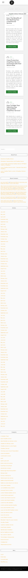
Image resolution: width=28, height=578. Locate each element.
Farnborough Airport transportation (8, 470)
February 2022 (4, 305)
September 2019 (4, 359)
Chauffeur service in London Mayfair (8, 446)
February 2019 (4, 374)
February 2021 (4, 325)
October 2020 (4, 330)
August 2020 (3, 335)
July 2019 (3, 362)
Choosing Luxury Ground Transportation (9, 450)
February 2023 (4, 278)
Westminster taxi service (6, 544)
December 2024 (4, 234)
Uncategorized (4, 542)
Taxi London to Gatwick (6, 534)
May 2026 (3, 214)
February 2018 (4, 404)
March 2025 (3, 226)
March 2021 (3, 322)
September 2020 (4, 332)
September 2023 (4, 266)
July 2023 (3, 271)
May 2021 (3, 317)
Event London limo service (6, 463)
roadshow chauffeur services (7, 524)
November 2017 (4, 411)
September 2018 (4, 386)
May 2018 (3, 396)
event (2, 458)
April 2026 (3, 216)
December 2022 (4, 283)
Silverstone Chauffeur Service (7, 158)
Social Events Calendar (6, 527)
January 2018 (4, 406)
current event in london (6, 455)
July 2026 (3, 212)
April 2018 (3, 399)
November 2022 (4, 285)
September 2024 (4, 241)
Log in (2, 554)
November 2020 (4, 327)
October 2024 (4, 239)
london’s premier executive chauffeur (9, 505)
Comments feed (4, 559)
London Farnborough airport (7, 495)
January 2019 (3, 377)
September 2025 (4, 221)
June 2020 (3, 340)
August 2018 (3, 389)
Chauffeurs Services (5, 448)
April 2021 (3, 320)
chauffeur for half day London (7, 443)
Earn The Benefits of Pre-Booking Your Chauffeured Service (14, 20)
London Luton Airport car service (8, 497)
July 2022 (3, 293)
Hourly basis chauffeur (6, 485)
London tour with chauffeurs (7, 502)
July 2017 (3, 421)
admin (11, 14)
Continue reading (13, 47)
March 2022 (3, 303)
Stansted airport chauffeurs (6, 529)
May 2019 (3, 367)
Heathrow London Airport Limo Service (9, 483)
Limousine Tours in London (7, 490)
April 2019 (3, 369)
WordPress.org (4, 561)
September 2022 (4, 288)
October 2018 (4, 384)
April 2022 (3, 300)
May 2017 (3, 426)
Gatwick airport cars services (7, 478)
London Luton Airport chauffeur (8, 500)
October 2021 (4, 310)
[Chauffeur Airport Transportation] (11, 2)
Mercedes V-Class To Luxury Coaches (9, 519)
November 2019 (4, 357)
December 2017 (4, 409)
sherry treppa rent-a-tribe (6, 200)
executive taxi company (6, 468)
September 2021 (4, 312)
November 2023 (4, 261)
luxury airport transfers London (7, 507)
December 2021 (4, 308)
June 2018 (3, 394)
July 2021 (3, 315)
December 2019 (4, 354)
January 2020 (4, 352)
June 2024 (3, 246)
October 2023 (4, 263)
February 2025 (4, 229)
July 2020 (3, 337)
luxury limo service (5, 515)
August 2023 (3, 268)
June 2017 (3, 423)
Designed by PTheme (18, 569)
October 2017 (4, 413)
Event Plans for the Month (6, 465)
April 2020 (3, 345)
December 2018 (4, 379)
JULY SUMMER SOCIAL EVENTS (8, 487)
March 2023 (3, 276)
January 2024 (4, 256)
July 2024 (3, 244)
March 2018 (3, 401)
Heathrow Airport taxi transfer (7, 480)
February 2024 (4, 253)
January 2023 (4, 280)
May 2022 (3, 298)
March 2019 (3, 372)
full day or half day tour (6, 475)
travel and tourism (5, 539)
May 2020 (3, 342)
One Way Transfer (5, 522)
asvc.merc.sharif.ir (4, 182)
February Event (4, 473)
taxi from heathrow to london (7, 532)
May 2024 (3, 248)
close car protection (5, 453)
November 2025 (4, 219)
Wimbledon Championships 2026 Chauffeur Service (12, 161)
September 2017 (4, 416)
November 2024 (4, 236)
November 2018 (4, 381)
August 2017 (3, 418)
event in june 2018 (5, 460)
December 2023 (4, 258)
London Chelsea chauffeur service (8, 492)
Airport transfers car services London (9, 441)
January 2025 (4, 231)
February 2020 (4, 349)
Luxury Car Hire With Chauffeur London (9, 510)
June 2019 (3, 364)
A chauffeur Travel (5, 436)
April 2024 (3, 251)
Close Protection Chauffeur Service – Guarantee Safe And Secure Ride (14, 62)
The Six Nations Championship (7, 537)
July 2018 (3, 391)
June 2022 (3, 295)
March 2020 (3, 347)
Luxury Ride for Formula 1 (6, 517)
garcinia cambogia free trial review (8, 197)
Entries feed (3, 556)
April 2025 (3, 224)
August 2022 (3, 290)
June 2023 (3, 273)
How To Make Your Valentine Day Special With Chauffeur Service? (13, 107)
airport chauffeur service (6, 438)
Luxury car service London (6, 512)
